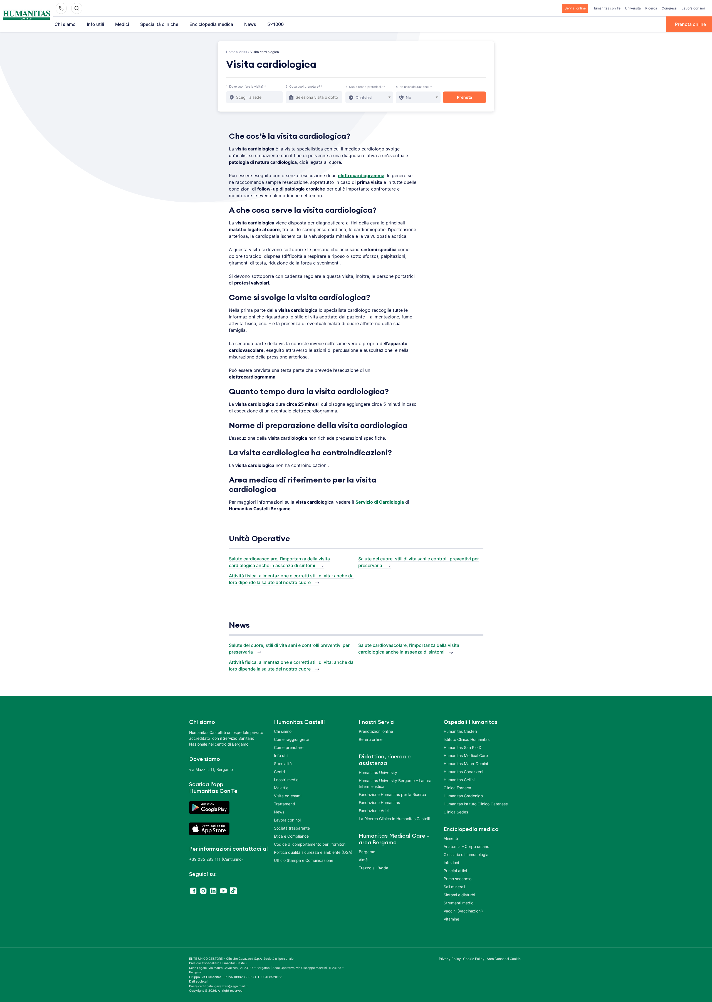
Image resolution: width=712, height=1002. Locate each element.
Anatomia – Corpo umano (466, 846)
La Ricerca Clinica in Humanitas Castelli (394, 818)
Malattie (281, 787)
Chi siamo (65, 24)
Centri (279, 771)
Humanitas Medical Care (466, 755)
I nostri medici (286, 779)
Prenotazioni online (376, 731)
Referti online (370, 739)
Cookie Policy (473, 959)
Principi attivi (455, 870)
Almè (363, 859)
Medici (122, 24)
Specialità (283, 763)
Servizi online (575, 8)
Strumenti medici (459, 902)
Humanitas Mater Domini (466, 763)
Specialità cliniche (159, 24)
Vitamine (451, 919)
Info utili (95, 24)
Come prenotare (288, 747)
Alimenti (451, 838)
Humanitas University (378, 772)
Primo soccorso (457, 878)
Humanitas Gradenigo (463, 795)
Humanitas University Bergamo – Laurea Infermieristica (395, 783)
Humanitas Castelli (460, 731)
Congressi (669, 8)
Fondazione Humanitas (379, 802)
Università (633, 8)
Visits (243, 52)
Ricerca (651, 8)
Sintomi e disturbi (459, 894)
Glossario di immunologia (466, 854)
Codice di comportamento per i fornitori (309, 844)
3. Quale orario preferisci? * (365, 87)
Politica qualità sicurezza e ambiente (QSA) (313, 852)
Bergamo (367, 851)
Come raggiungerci (291, 739)
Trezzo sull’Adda (373, 867)
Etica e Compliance (291, 836)
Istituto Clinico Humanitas (467, 739)
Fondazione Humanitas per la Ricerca (392, 794)
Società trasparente (292, 828)
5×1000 (275, 24)
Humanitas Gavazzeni (463, 771)
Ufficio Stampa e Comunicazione (303, 860)
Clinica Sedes (456, 812)
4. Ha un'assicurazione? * (414, 87)
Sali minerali (454, 886)
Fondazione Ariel (374, 810)
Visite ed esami (287, 795)
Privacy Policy (450, 959)
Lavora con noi (693, 8)
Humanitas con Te (606, 8)
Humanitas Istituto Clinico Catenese (476, 803)
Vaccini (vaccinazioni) (463, 911)
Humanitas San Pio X (462, 747)
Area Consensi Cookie (504, 959)
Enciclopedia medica (211, 24)
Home (230, 52)
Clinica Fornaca (457, 787)
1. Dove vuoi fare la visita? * (246, 86)
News (250, 24)
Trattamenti (284, 803)
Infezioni (451, 862)
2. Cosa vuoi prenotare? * (304, 86)
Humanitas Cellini (459, 779)
